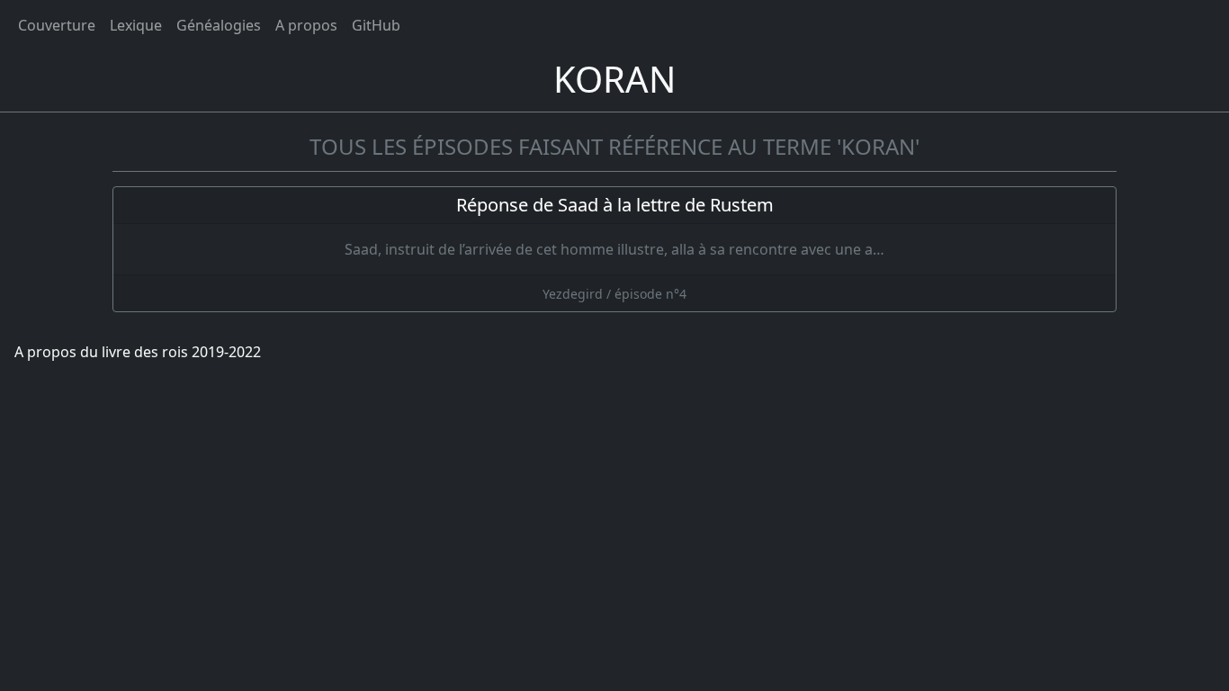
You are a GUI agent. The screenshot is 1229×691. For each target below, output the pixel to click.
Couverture (56, 25)
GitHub (376, 25)
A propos (306, 25)
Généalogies (218, 25)
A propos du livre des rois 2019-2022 (137, 352)
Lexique (136, 25)
